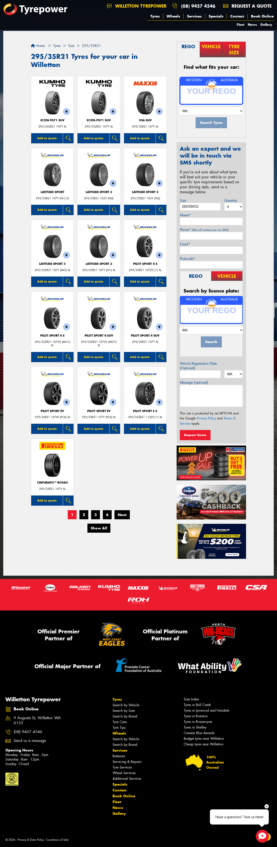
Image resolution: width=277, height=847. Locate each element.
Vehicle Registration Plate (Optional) (198, 365)
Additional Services (127, 778)
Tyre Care (120, 722)
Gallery (266, 24)
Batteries (119, 756)
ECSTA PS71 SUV (52, 120)
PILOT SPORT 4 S (145, 264)
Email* (185, 244)
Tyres (155, 16)
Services (194, 16)
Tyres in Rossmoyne (198, 721)
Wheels (173, 16)
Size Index (191, 699)
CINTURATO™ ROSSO (52, 482)
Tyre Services (122, 767)
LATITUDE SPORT (52, 192)
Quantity (230, 200)
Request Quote (195, 435)
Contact (237, 16)
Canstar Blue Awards (199, 733)
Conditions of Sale (57, 840)
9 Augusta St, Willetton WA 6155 (37, 721)
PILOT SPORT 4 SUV (99, 335)
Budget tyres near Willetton (204, 738)
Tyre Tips (119, 727)
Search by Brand (125, 716)
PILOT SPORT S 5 (145, 411)
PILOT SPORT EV (52, 411)
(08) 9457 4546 (198, 6)
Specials (216, 16)
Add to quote (47, 138)
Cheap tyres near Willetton (203, 744)
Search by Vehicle (126, 705)
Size (183, 200)
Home (40, 45)
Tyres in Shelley (195, 727)
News (252, 24)
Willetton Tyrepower (140, 6)
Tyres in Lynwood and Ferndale (206, 710)
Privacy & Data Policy (31, 840)
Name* (185, 215)
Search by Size (124, 710)
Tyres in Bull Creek (197, 705)
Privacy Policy (206, 418)
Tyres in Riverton (196, 716)
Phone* (204, 229)
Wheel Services (124, 773)
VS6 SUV (145, 120)
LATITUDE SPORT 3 (99, 192)
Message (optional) (194, 382)
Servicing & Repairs (127, 761)
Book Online (262, 16)
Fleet (240, 24)
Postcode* (187, 258)
